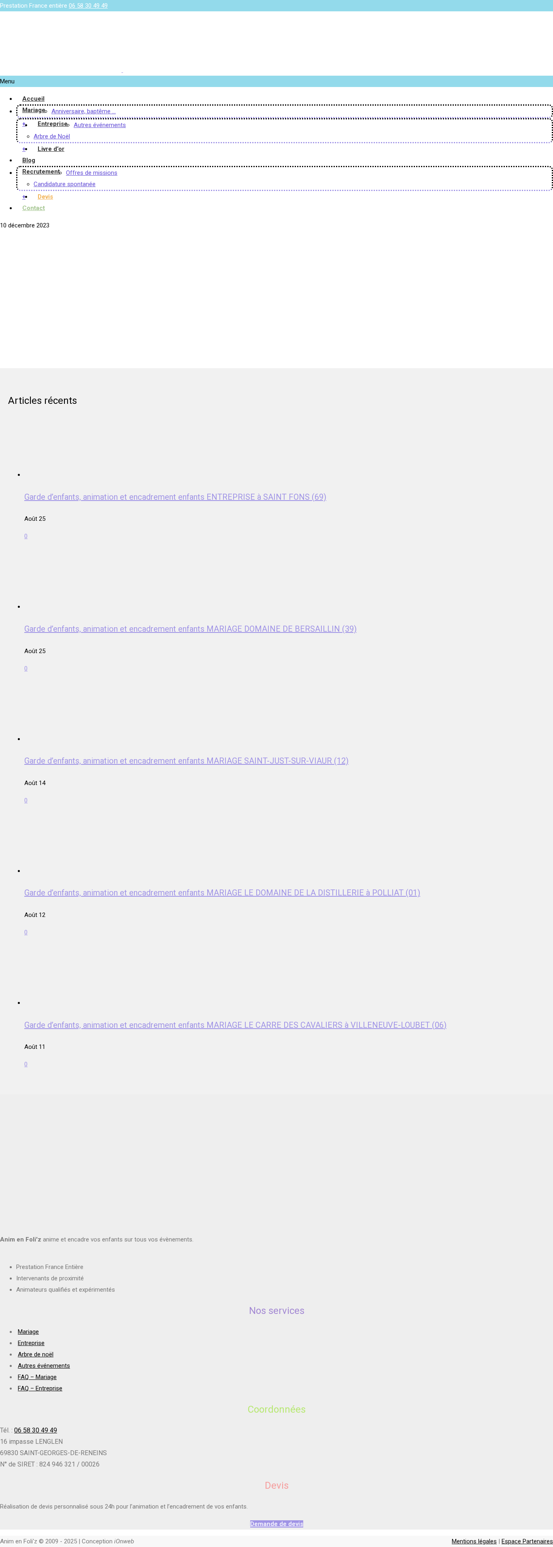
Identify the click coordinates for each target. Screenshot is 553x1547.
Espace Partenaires (527, 1541)
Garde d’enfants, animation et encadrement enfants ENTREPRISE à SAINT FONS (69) (175, 497)
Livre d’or (51, 149)
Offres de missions (91, 172)
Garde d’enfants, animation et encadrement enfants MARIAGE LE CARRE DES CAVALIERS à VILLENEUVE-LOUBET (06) (235, 1025)
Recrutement (41, 171)
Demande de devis (276, 1524)
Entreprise (53, 123)
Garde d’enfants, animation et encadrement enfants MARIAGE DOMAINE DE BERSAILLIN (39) (190, 629)
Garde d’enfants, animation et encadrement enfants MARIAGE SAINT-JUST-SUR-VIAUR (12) (186, 761)
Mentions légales (474, 1541)
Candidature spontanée (65, 184)
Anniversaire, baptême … (83, 111)
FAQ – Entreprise (40, 1388)
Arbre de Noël (52, 136)
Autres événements (100, 125)
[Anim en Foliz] (122, 70)
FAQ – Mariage (37, 1377)
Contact (33, 208)
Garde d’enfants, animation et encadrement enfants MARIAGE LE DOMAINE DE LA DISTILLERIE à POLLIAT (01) (222, 893)
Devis (45, 196)
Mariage (33, 110)
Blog (28, 160)
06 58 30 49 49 (88, 5)
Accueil (33, 98)
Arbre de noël (35, 1354)
